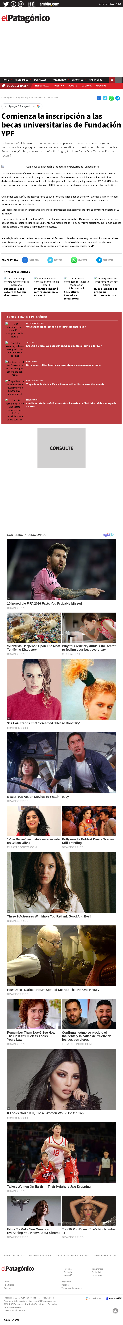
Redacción (68, 1275)
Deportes (77, 79)
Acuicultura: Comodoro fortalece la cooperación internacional (72, 298)
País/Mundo (59, 79)
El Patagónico (7, 97)
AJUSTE (73, 85)
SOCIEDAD (30, 342)
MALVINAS (101, 85)
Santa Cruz (95, 79)
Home (6, 79)
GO (115, 1255)
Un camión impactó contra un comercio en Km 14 (46, 292)
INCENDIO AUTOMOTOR (35, 323)
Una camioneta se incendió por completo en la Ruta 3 (56, 326)
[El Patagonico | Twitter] (6, 4)
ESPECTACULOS (32, 400)
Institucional (97, 1275)
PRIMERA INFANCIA (102, 1255)
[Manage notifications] (115, 1310)
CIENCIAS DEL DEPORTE (14, 1255)
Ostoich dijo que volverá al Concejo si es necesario (15, 292)
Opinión (7, 1288)
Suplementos (97, 1269)
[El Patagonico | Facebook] (13, 4)
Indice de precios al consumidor (73, 1255)
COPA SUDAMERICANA (34, 381)
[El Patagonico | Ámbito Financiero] (49, 4)
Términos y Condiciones (72, 1288)
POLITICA (59, 85)
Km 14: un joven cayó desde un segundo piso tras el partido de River (64, 345)
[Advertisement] (61, 52)
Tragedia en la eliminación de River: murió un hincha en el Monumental (65, 384)
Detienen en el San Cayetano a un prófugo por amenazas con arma (63, 365)
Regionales (21, 79)
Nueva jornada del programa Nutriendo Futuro (105, 292)
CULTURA (86, 85)
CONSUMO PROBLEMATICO (40, 1255)
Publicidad (96, 1272)
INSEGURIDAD (42, 85)
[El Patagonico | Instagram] (21, 4)
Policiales (40, 79)
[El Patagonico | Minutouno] (32, 4)
